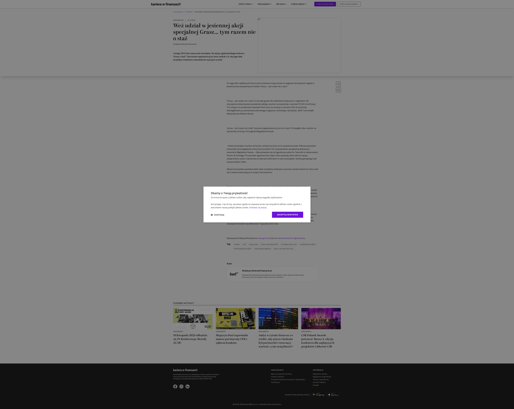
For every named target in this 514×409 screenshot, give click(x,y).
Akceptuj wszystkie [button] (287, 214)
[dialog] (257, 204)
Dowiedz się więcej (258, 207)
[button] (217, 214)
